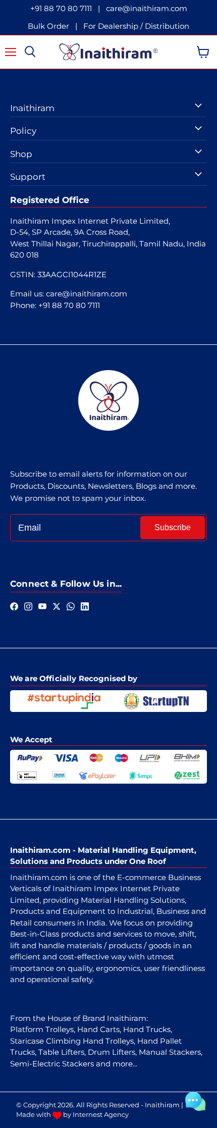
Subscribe (172, 527)
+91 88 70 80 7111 (61, 8)
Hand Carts (98, 1029)
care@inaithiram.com (146, 8)
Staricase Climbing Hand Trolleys (72, 1041)
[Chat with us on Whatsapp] (71, 605)
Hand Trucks (147, 1029)
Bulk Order (48, 26)
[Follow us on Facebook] (14, 605)
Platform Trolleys (42, 1029)
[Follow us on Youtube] (42, 605)
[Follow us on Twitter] (56, 605)
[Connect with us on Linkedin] (85, 605)
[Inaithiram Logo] (108, 52)
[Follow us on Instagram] (28, 605)
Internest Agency (101, 1114)
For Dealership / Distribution (136, 26)
